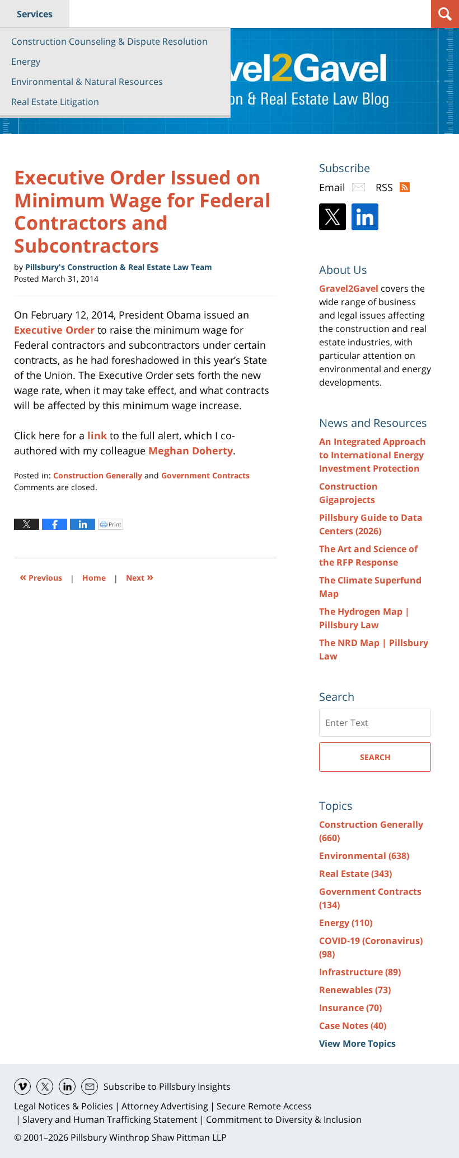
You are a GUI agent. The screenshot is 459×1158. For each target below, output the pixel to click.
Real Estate (355, 873)
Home (94, 577)
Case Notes (352, 1025)
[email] (89, 1086)
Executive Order (54, 329)
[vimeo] (22, 1086)
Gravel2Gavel (348, 288)
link (97, 435)
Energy (25, 61)
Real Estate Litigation (55, 102)
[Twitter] (332, 216)
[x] (44, 1086)
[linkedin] (67, 1086)
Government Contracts (205, 475)
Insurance (350, 1008)
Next (139, 576)
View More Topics (357, 1043)
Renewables (355, 990)
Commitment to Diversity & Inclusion (284, 1119)
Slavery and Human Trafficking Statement (110, 1119)
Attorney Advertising (164, 1106)
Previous (41, 576)
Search (375, 757)
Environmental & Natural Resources (87, 81)
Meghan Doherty (190, 450)
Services (35, 14)
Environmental (364, 855)
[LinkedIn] (365, 216)
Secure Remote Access (264, 1106)
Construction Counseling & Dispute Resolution (109, 41)
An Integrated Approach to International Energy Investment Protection (372, 454)
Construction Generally (97, 475)
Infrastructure (360, 972)
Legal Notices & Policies (63, 1106)
